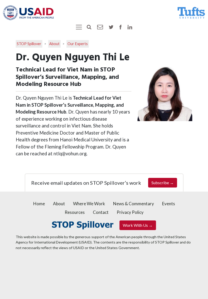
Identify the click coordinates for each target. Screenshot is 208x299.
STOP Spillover (29, 44)
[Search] (89, 26)
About (54, 44)
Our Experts (77, 44)
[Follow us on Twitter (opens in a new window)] (111, 26)
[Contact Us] (100, 26)
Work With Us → (138, 225)
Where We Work (89, 203)
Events (168, 203)
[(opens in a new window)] (36, 12)
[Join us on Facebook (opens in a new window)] (120, 26)
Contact (101, 212)
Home (39, 203)
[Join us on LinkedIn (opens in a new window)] (130, 26)
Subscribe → (162, 182)
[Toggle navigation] (79, 27)
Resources (75, 212)
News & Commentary (133, 203)
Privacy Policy (130, 212)
